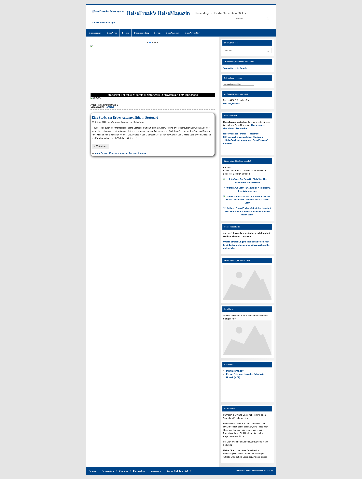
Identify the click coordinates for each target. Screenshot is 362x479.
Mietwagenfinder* (235, 371)
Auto (97, 153)
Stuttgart (142, 153)
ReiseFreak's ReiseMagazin (158, 13)
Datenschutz (242, 128)
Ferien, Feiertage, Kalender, (245, 374)
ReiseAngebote (173, 32)
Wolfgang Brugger (120, 122)
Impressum (156, 471)
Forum (157, 32)
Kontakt (92, 471)
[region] (152, 71)
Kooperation (108, 471)
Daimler (104, 153)
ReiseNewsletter (192, 32)
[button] (147, 42)
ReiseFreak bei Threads (234, 133)
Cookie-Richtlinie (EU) (177, 471)
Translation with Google (103, 22)
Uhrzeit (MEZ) (233, 377)
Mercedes (114, 153)
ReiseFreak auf (238, 140)
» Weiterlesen (100, 146)
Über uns (123, 471)
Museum (124, 153)
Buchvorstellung (141, 32)
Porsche (133, 153)
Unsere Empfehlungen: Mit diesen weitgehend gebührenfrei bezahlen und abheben (246, 244)
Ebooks (125, 32)
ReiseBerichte (95, 32)
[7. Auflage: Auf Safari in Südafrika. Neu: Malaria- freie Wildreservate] (247, 182)
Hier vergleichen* (231, 103)
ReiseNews (112, 32)
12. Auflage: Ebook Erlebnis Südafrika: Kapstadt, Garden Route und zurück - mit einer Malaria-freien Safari (247, 211)
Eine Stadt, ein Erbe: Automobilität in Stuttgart (125, 117)
